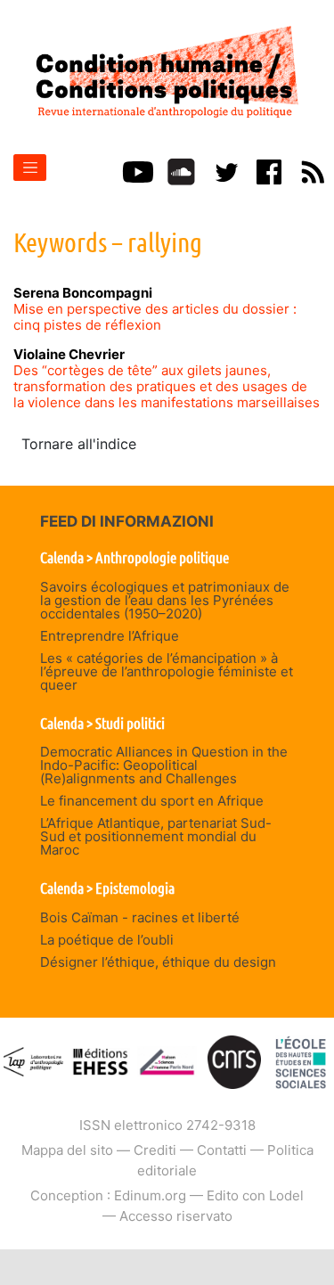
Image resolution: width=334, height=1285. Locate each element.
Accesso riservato (175, 1215)
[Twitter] (225, 170)
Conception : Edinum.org (108, 1195)
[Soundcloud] (181, 170)
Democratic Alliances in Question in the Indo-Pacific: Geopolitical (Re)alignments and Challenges (164, 765)
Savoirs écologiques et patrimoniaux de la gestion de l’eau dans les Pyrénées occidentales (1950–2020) (164, 600)
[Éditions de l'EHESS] (100, 1060)
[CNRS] (234, 1060)
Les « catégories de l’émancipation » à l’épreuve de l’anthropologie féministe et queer (166, 671)
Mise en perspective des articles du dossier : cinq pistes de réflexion (155, 316)
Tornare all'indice (78, 444)
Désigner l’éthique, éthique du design (158, 962)
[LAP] (34, 1060)
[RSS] (312, 170)
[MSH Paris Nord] (167, 1060)
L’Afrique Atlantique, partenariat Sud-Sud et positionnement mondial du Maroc (156, 836)
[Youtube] (138, 170)
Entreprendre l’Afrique (109, 635)
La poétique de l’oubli (107, 939)
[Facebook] (269, 170)
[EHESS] (300, 1060)
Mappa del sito (67, 1150)
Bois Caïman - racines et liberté (140, 917)
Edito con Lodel (255, 1195)
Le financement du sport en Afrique (152, 800)
